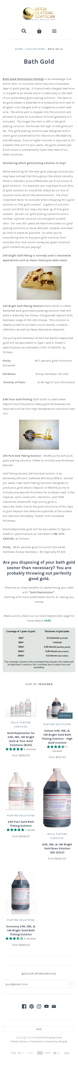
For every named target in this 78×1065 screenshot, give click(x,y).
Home (19, 49)
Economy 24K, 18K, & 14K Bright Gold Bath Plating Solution (21, 930)
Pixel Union (37, 1041)
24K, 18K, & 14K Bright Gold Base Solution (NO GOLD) (57, 848)
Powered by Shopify (55, 1041)
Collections (35, 49)
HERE (47, 620)
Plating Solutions (57, 724)
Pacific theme (19, 1041)
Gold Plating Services (49, 1037)
